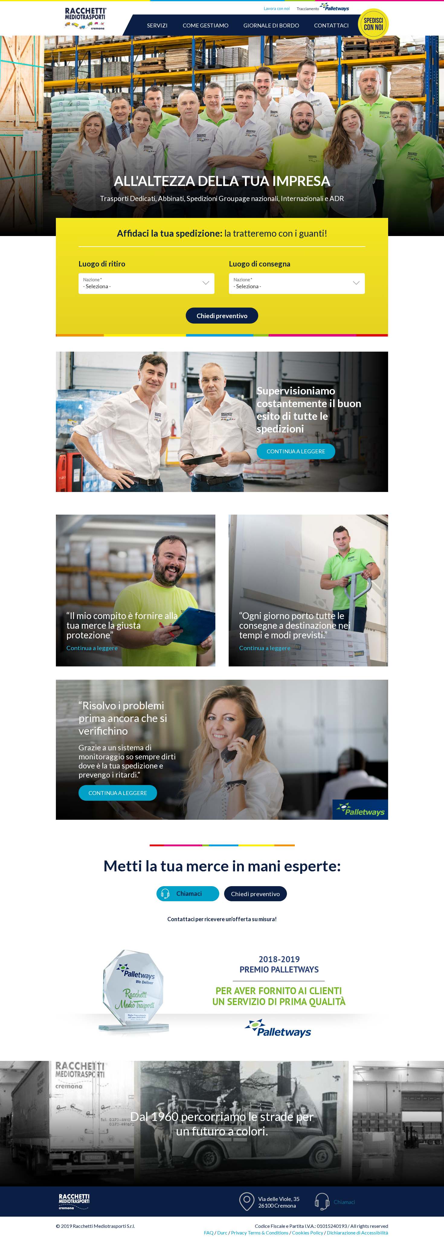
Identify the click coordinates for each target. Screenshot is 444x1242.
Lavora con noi (277, 8)
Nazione (92, 279)
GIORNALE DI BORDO (271, 25)
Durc (222, 1232)
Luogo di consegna (259, 263)
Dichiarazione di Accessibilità (357, 1232)
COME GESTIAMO (205, 25)
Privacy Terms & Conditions (259, 1232)
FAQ (209, 1232)
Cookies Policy (307, 1232)
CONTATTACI (331, 25)
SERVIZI (157, 25)
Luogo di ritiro (102, 263)
